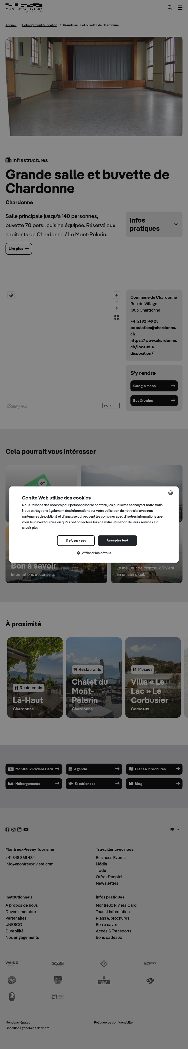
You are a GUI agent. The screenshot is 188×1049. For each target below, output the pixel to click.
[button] (94, 553)
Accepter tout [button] (117, 540)
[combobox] (170, 492)
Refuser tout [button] (76, 540)
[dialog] (94, 524)
